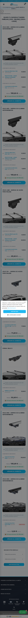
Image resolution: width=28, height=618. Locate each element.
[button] (14, 315)
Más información (12, 308)
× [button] (24, 302)
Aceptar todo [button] (14, 311)
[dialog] (14, 309)
